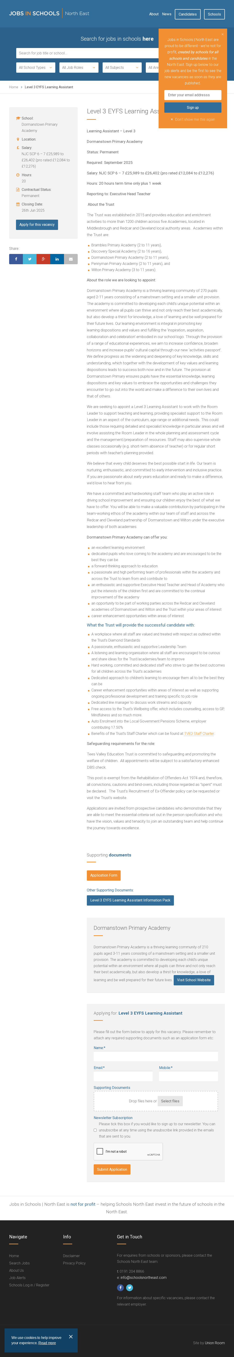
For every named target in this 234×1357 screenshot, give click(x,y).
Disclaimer (71, 1256)
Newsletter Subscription (113, 1118)
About (154, 14)
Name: (99, 1048)
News (166, 14)
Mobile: (166, 1068)
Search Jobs (19, 1263)
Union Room (215, 1343)
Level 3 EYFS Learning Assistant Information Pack (130, 900)
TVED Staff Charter (199, 733)
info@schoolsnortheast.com (144, 1277)
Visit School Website (194, 980)
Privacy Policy (74, 1263)
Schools (214, 14)
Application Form (103, 875)
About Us (16, 1270)
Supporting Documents (112, 1087)
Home (13, 87)
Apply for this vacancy (37, 224)
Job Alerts (17, 1278)
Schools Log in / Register (29, 1285)
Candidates (188, 14)
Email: (99, 1068)
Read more (47, 1343)
